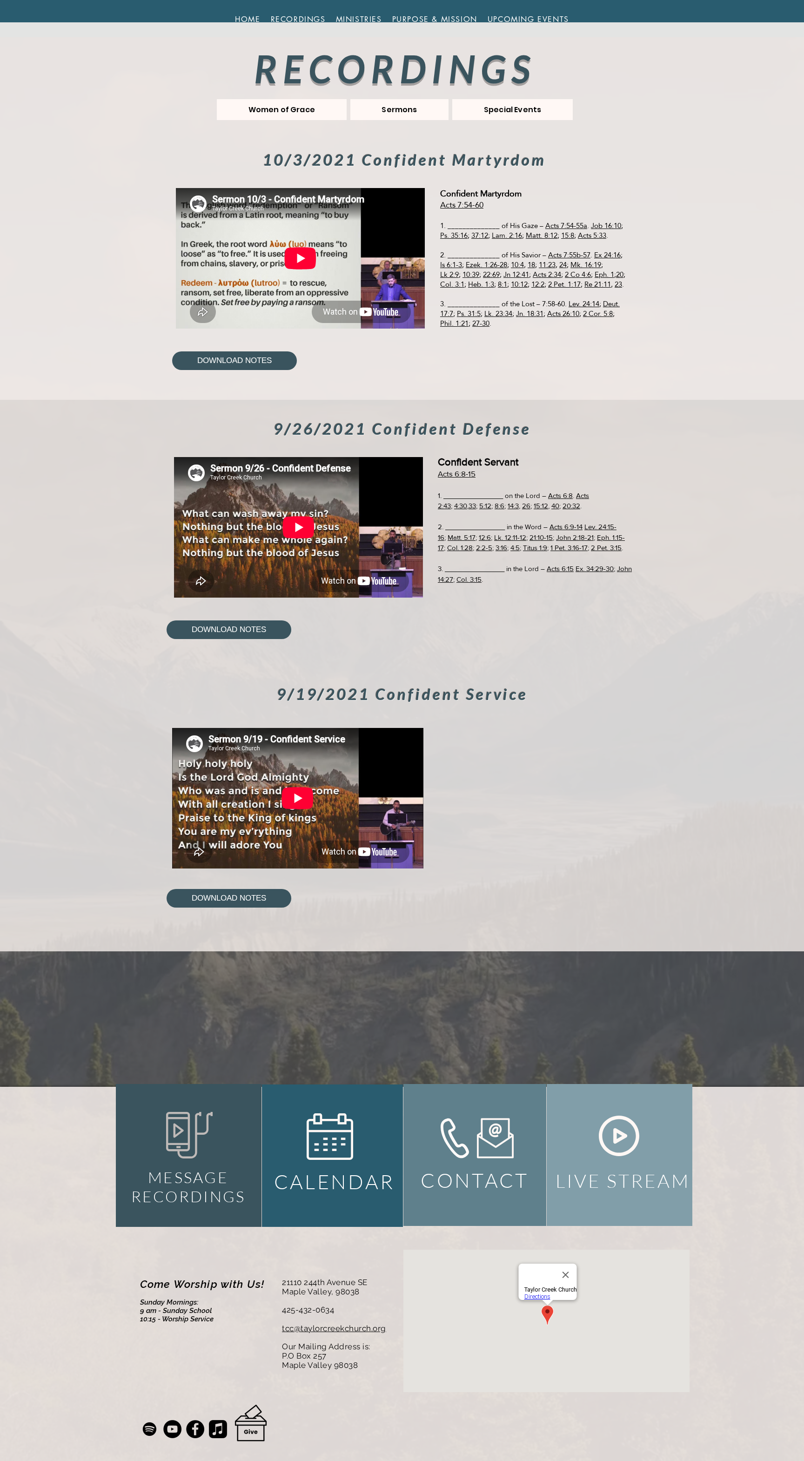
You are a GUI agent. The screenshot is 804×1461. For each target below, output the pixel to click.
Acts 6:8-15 (457, 473)
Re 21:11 (597, 284)
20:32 (571, 506)
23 (618, 284)
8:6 (499, 506)
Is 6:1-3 (451, 264)
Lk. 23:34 (498, 313)
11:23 (547, 264)
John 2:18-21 (575, 537)
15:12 (541, 506)
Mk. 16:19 (585, 264)
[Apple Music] (218, 1429)
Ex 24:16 (607, 255)
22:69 (491, 274)
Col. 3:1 (452, 284)
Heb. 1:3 (481, 284)
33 (472, 506)
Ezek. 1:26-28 (486, 264)
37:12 (479, 235)
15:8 (567, 235)
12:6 (485, 537)
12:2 (537, 284)
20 (619, 274)
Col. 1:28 (460, 548)
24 (563, 264)
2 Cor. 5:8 (598, 313)
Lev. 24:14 (584, 303)
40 (555, 506)
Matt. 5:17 (462, 537)
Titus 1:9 (535, 548)
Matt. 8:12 (541, 235)
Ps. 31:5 (469, 313)
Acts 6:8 (560, 495)
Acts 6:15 (560, 568)
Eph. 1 (604, 274)
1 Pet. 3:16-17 (569, 548)
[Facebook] (195, 1429)
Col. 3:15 (469, 579)
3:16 (501, 548)
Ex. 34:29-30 (595, 568)
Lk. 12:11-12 (510, 537)
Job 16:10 (606, 225)
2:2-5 (484, 548)
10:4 (517, 264)
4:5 (515, 548)
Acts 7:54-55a (566, 225)
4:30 (460, 506)
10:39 (470, 274)
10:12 (519, 284)
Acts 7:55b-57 (569, 255)
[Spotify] (150, 1429)
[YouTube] (172, 1429)
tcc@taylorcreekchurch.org (334, 1328)
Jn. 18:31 (529, 313)
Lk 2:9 (449, 274)
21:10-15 (541, 537)
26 (526, 506)
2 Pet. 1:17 (564, 284)
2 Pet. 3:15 (606, 548)
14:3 (513, 506)
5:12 (485, 506)
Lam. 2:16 (507, 235)
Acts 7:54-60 (461, 205)
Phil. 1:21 (454, 323)
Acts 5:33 (592, 235)
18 (531, 264)
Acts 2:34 (547, 274)
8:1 (502, 284)
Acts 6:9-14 (566, 527)
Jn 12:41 (516, 274)
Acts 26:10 (563, 313)
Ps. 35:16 (454, 235)
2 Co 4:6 (578, 274)
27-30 (480, 323)
